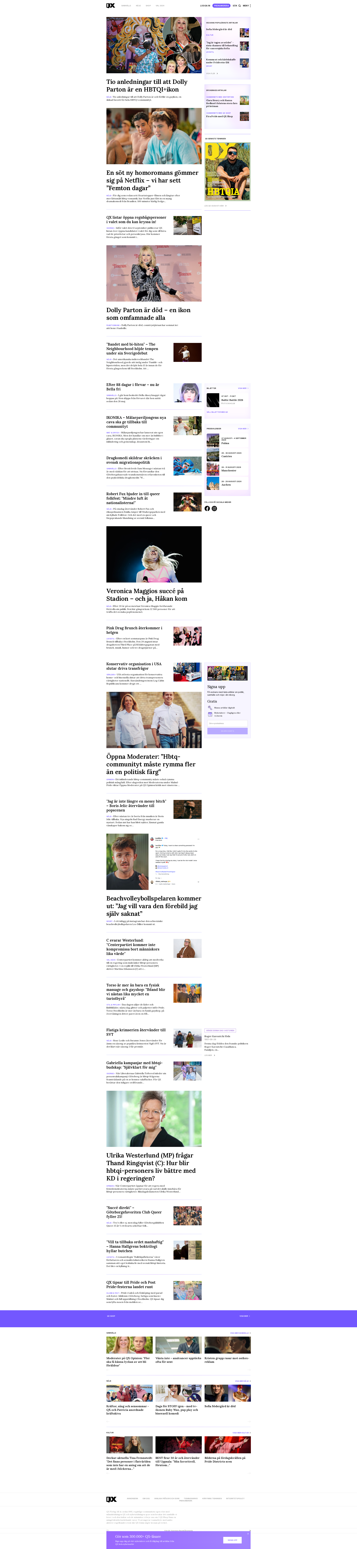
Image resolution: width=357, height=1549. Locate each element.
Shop (148, 6)
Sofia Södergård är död (219, 29)
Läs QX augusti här (214, 206)
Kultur (209, 35)
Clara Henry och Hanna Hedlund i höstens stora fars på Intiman (221, 103)
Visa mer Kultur (241, 1433)
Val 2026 (160, 6)
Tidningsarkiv (191, 1498)
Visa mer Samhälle (239, 1333)
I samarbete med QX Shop (218, 113)
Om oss (146, 1498)
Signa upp (232, 1540)
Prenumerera (221, 5)
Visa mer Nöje (242, 1381)
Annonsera (132, 1498)
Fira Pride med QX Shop (219, 116)
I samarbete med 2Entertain (220, 97)
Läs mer (208, 1055)
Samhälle (126, 6)
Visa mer (242, 388)
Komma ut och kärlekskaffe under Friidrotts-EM (221, 61)
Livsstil (210, 52)
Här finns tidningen (212, 1498)
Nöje (138, 6)
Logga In (205, 5)
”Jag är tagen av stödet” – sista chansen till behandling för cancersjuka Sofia (222, 45)
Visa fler (210, 73)
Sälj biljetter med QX (217, 412)
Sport (209, 66)
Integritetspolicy (235, 1498)
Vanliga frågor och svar (166, 1498)
